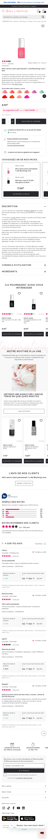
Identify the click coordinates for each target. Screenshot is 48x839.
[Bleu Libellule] (17, 11)
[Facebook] (13, 809)
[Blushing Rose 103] (5, 92)
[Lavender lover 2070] (34, 92)
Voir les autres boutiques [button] (15, 145)
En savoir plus (17, 84)
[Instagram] (4, 809)
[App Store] (27, 820)
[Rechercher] (43, 17)
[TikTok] (8, 809)
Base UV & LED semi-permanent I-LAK (32, 447)
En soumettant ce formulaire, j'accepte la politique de (22, 776)
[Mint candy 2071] (42, 92)
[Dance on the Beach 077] (12, 97)
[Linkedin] (23, 809)
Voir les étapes (24, 411)
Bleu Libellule (13, 21)
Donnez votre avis (8, 64)
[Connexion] (38, 11)
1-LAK (13, 217)
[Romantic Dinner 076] (5, 97)
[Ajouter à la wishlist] (19, 294)
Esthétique (23, 21)
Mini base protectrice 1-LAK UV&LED (32, 320)
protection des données (24, 778)
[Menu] (3, 11)
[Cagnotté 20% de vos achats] (24, 2)
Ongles (30, 21)
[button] (33, 11)
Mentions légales (8, 825)
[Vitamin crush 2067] (20, 92)
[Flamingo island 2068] (27, 92)
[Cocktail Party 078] (20, 97)
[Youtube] (18, 809)
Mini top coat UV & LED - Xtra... (11, 320)
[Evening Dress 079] (27, 97)
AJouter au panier (31, 121)
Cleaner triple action (9, 447)
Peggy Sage (32, 63)
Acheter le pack (21, 194)
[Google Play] (10, 820)
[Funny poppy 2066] (12, 92)
